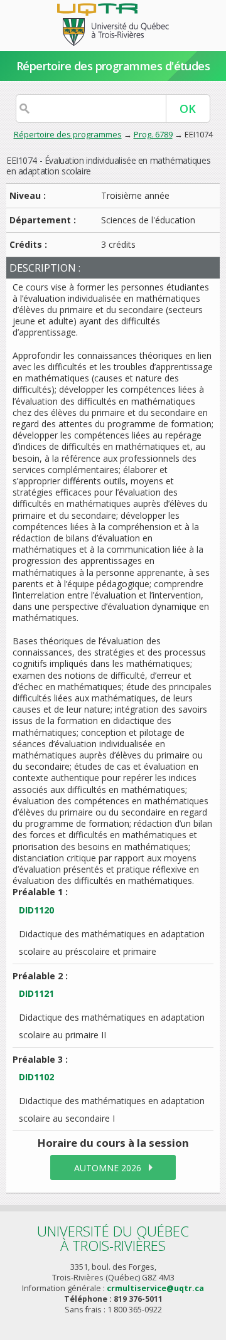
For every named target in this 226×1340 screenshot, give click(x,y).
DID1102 (36, 1077)
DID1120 (36, 910)
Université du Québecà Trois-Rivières (113, 1238)
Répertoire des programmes (68, 134)
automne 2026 (107, 1168)
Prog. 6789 (153, 134)
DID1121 (36, 993)
